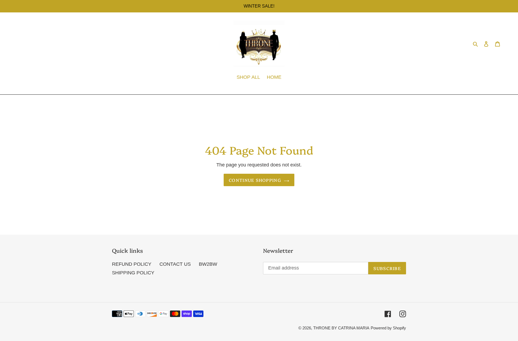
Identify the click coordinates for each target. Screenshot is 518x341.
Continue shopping (255, 180)
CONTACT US (175, 264)
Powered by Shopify (388, 328)
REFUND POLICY (131, 264)
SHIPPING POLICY (133, 272)
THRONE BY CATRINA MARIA (341, 328)
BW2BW (208, 264)
